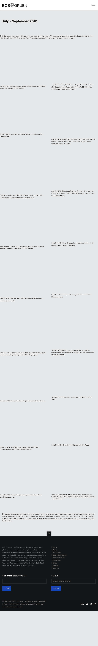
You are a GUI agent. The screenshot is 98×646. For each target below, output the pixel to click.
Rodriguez (28, 518)
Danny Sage (78, 514)
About (55, 565)
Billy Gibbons (37, 514)
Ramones (20, 518)
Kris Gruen (84, 516)
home (55, 547)
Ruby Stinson (37, 518)
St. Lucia (59, 518)
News (55, 550)
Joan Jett (65, 516)
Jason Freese (30, 516)
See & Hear (57, 560)
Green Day (11, 516)
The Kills (77, 518)
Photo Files (57, 552)
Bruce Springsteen (66, 514)
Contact (56, 568)
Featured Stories (59, 557)
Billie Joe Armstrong (24, 514)
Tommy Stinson (85, 518)
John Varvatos (74, 516)
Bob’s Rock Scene (59, 555)
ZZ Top (9, 520)
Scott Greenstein (49, 518)
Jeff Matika (49, 516)
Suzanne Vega (68, 518)
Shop (55, 563)
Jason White (39, 516)
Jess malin (57, 516)
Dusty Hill (86, 514)
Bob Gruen (55, 514)
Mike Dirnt (12, 518)
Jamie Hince (20, 516)
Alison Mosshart (10, 514)
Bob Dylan (46, 514)
